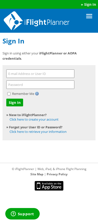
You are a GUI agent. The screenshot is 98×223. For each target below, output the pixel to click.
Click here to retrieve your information (38, 131)
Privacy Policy (57, 174)
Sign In (90, 4)
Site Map (36, 174)
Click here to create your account (34, 119)
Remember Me (23, 93)
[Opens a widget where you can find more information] (22, 214)
